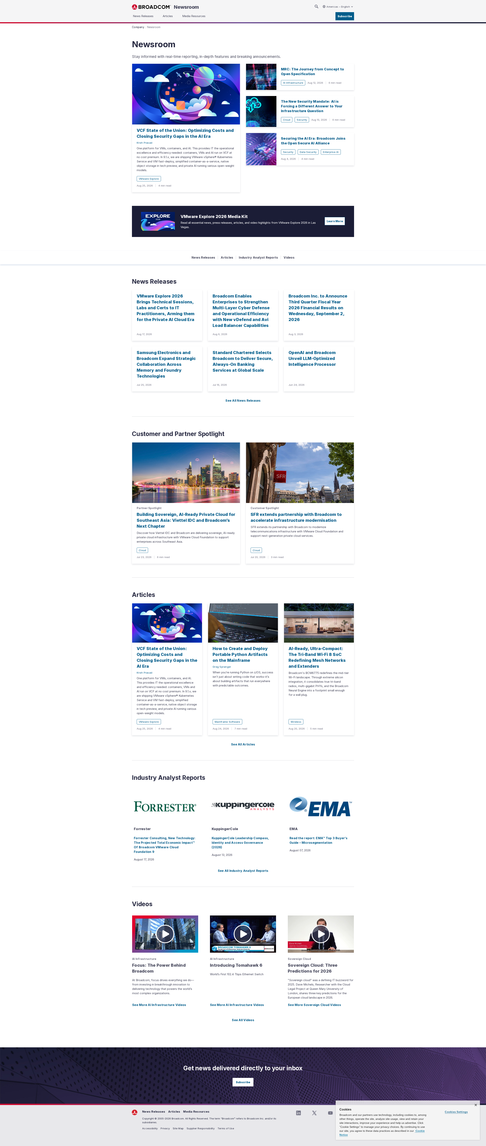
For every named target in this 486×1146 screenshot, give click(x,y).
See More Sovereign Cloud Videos (314, 1005)
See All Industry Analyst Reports (243, 871)
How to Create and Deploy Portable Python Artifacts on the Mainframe (240, 654)
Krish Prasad (144, 142)
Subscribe (345, 16)
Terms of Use (226, 1128)
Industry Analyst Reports (258, 257)
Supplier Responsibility (201, 1128)
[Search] (316, 6)
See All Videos (243, 1020)
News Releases (203, 257)
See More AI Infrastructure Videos (159, 1005)
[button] (165, 934)
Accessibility (150, 1128)
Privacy (165, 1128)
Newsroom (186, 7)
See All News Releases (242, 400)
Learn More (335, 221)
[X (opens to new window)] (314, 1113)
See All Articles (243, 744)
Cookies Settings (456, 1111)
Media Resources (196, 1111)
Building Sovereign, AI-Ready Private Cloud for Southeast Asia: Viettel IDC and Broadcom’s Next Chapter (186, 520)
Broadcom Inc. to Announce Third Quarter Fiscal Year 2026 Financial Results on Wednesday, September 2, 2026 (318, 308)
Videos (289, 257)
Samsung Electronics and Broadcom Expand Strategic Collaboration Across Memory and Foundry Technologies (166, 364)
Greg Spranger (222, 666)
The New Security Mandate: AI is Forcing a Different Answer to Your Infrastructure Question (312, 106)
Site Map (178, 1128)
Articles (227, 257)
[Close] (476, 1105)
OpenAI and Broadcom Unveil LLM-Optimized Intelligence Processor (312, 358)
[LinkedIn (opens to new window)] (298, 1113)
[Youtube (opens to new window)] (330, 1113)
